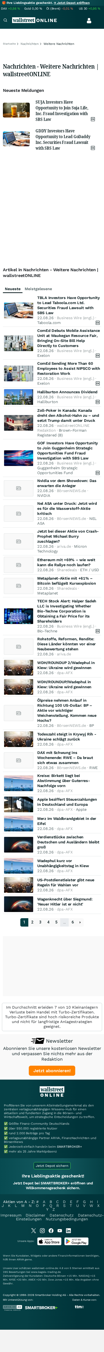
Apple (81, 809)
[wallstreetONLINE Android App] (76, 1244)
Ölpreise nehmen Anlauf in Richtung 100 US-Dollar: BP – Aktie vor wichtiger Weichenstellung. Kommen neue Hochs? (67, 710)
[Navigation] (5, 20)
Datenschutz (62, 1215)
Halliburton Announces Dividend (67, 392)
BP (91, 725)
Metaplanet (47, 593)
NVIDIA (43, 495)
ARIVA (20, 1259)
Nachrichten (30, 44)
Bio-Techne (47, 631)
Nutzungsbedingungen (67, 1219)
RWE (93, 767)
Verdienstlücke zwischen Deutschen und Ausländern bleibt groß (68, 842)
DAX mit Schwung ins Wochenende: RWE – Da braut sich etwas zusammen (65, 757)
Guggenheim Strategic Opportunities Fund (57, 470)
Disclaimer (35, 1215)
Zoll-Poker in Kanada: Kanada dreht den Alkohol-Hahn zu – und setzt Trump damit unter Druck (68, 415)
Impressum (11, 1215)
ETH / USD (89, 570)
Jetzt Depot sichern (52, 1166)
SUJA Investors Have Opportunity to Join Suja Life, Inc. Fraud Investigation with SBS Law (62, 110)
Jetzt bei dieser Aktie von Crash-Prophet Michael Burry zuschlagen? (68, 536)
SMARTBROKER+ (69, 1146)
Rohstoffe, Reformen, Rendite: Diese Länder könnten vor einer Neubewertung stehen (66, 644)
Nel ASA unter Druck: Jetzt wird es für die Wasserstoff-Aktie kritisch (67, 508)
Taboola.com (49, 322)
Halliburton (47, 402)
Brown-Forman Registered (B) (62, 432)
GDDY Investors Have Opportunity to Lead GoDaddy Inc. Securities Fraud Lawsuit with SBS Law (63, 139)
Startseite (9, 43)
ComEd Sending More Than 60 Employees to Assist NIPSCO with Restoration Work (68, 368)
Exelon (43, 355)
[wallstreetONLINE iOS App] (49, 1244)
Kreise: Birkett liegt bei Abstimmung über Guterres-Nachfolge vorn (63, 780)
